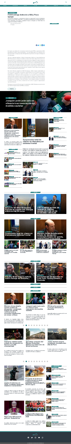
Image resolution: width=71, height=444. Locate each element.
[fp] (51, 146)
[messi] (6, 178)
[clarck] (48, 416)
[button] (12, 89)
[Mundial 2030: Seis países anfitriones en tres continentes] (6, 172)
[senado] (48, 385)
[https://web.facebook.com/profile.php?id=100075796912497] (28, 438)
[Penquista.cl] (5, 2)
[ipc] (51, 129)
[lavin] (51, 121)
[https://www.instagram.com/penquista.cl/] (35, 438)
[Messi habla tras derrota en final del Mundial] (6, 166)
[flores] (51, 155)
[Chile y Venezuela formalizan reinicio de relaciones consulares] (51, 138)
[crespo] (48, 400)
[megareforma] (48, 369)
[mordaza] (48, 408)
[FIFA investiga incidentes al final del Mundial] (6, 159)
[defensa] (48, 393)
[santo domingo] (6, 153)
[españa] (6, 185)
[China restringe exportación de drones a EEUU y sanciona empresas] (48, 377)
